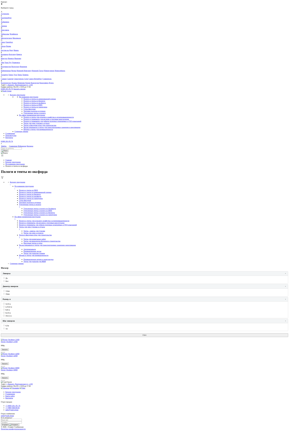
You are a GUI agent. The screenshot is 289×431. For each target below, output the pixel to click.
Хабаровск (5, 22)
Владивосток (6, 67)
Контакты (9, 138)
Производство (10, 135)
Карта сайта (10, 396)
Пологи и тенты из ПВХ (32, 105)
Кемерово (21, 83)
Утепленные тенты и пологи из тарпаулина (40, 215)
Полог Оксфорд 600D (9, 370)
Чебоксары (5, 34)
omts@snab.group (7, 416)
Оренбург (9, 42)
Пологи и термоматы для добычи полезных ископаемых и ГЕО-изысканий (52, 121)
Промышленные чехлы (32, 251)
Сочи (26, 79)
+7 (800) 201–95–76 (12, 406)
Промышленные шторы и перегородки (38, 259)
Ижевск (11, 58)
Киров (27, 83)
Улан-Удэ (8, 62)
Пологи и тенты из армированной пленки (39, 99)
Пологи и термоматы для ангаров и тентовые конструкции (46, 119)
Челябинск (14, 34)
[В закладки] (4, 352)
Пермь (8, 46)
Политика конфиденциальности (13, 429)
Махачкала (17, 38)
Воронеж (23, 67)
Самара (4, 79)
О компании (10, 133)
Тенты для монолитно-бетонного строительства (41, 241)
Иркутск (4, 58)
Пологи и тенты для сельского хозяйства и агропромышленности (48, 117)
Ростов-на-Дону (7, 50)
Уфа (2, 62)
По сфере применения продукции (32, 115)
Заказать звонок (19, 89)
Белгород (12, 54)
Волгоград (15, 67)
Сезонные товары (17, 263)
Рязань (16, 50)
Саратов (10, 79)
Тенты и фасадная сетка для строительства (39, 125)
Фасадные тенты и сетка (32, 243)
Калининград (6, 83)
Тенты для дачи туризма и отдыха (36, 123)
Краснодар (35, 83)
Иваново (17, 58)
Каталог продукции (13, 162)
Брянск (19, 54)
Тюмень (25, 75)
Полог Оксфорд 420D (9, 356)
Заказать (5, 349)
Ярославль (5, 30)
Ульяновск (16, 62)
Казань (14, 83)
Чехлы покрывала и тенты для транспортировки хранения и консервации (51, 127)
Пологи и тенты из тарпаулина (35, 107)
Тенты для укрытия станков (34, 253)
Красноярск (44, 83)
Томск (10, 75)
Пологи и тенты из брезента (34, 101)
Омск (3, 42)
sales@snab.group (11, 410)
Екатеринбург (6, 18)
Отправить (5, 425)
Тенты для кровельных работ (34, 239)
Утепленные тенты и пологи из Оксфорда (39, 209)
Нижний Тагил (38, 71)
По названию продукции (28, 97)
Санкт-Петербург (35, 79)
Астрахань (5, 14)
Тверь (19, 75)
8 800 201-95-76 (7, 89)
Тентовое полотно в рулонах (34, 111)
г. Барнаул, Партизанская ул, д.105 (20, 85)
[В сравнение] (2, 352)
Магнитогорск (6, 38)
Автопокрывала (29, 249)
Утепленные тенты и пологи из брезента (39, 213)
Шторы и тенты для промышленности (38, 129)
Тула (15, 75)
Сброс (144, 335)
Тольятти (4, 75)
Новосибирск (60, 71)
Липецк (4, 26)
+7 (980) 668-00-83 (12, 408)
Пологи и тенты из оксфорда (34, 103)
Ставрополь (46, 79)
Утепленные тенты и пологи (34, 113)
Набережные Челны (8, 71)
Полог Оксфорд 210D (9, 342)
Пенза (3, 46)
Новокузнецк (49, 71)
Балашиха (4, 54)
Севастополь (19, 79)
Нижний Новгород (24, 71)
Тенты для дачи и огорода (33, 233)
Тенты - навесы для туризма (34, 231)
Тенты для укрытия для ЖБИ (34, 261)
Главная (8, 160)
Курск (51, 83)
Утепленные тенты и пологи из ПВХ (37, 211)
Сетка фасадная (29, 109)
